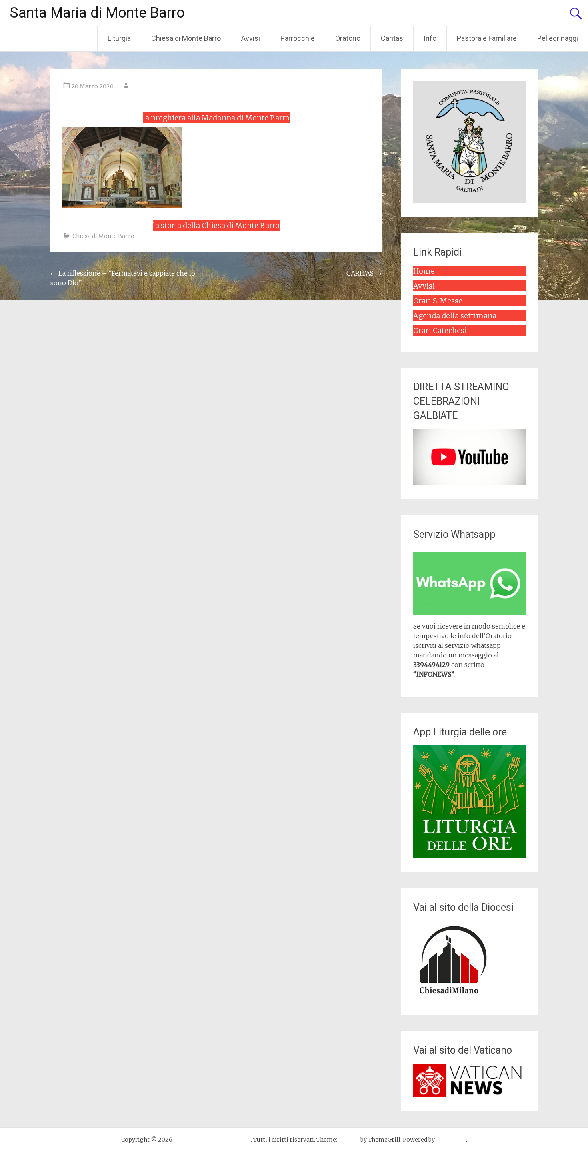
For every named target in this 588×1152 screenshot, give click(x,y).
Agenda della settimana (454, 315)
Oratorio (347, 38)
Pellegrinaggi (557, 38)
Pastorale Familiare (487, 38)
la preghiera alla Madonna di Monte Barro (216, 117)
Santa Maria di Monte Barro (97, 12)
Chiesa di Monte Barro (186, 38)
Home (424, 271)
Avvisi (250, 38)
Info (430, 38)
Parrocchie (297, 38)
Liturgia (119, 38)
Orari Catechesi (440, 330)
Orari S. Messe (437, 300)
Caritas (392, 38)
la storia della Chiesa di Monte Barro (216, 225)
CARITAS (364, 273)
